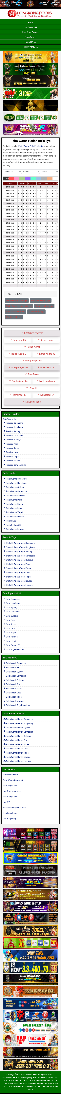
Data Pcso (10, 620)
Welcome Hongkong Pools (14, 808)
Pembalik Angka (19, 381)
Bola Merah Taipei (14, 697)
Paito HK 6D (30, 42)
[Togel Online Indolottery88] (30, 1016)
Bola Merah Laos (13, 693)
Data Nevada (12, 637)
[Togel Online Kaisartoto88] (30, 943)
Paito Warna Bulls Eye (40, 300)
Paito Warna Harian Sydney (18, 728)
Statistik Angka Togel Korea (18, 568)
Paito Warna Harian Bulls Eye (30, 141)
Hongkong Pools (10, 813)
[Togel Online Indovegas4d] (30, 1064)
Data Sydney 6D (13, 645)
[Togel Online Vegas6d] (30, 882)
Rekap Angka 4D (19, 367)
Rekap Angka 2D (33, 360)
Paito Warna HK (9, 1077)
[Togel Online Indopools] (30, 1040)
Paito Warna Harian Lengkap (18, 761)
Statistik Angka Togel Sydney (19, 551)
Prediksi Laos (12, 452)
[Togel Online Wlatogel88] (30, 919)
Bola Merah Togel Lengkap (18, 705)
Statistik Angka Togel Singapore (20, 543)
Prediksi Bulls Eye (14, 317)
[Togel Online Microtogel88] (30, 834)
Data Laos (10, 628)
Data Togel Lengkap (15, 649)
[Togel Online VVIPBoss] (30, 57)
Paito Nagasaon (10, 786)
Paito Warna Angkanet (13, 780)
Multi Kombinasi (47, 381)
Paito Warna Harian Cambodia (19, 732)
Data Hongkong (13, 603)
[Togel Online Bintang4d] (30, 907)
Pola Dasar (33, 374)
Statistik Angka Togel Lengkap (19, 585)
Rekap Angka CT (19, 353)
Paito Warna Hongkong (16, 483)
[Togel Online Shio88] (30, 1052)
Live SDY (6, 802)
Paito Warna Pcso (14, 500)
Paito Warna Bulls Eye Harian (31, 146)
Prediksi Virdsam (10, 775)
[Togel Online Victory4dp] (30, 858)
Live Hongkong (9, 818)
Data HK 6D (11, 641)
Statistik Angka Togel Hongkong (20, 547)
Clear (6, 179)
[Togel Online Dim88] (30, 69)
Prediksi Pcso (12, 444)
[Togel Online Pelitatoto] (30, 118)
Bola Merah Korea (14, 688)
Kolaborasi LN (47, 395)
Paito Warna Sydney (15, 487)
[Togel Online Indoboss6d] (30, 846)
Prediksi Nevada (13, 461)
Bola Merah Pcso (13, 684)
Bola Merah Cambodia (16, 676)
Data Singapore (13, 599)
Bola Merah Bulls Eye (15, 311)
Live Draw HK (47, 1080)
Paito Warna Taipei (14, 512)
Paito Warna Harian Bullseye (18, 736)
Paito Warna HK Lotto (32, 1086)
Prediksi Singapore (14, 423)
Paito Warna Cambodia (16, 491)
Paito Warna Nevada (15, 517)
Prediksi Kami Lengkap (16, 465)
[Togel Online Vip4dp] (30, 979)
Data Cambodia (13, 611)
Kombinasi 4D (19, 395)
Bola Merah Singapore (16, 663)
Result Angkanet (10, 797)
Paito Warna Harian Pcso (17, 740)
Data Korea (11, 624)
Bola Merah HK (12, 667)
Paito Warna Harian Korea (17, 744)
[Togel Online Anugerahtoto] (30, 1004)
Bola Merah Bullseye (15, 680)
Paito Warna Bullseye (15, 496)
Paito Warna (30, 37)
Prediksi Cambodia (14, 435)
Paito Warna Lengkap (15, 529)
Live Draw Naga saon (12, 791)
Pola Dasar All (47, 367)
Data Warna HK (9, 419)
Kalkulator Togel (33, 401)
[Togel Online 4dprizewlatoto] (30, 931)
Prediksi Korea (12, 448)
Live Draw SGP (30, 27)
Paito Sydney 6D (30, 47)
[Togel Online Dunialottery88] (30, 992)
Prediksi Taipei (12, 456)
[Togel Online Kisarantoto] (30, 106)
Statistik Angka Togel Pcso (18, 564)
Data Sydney (11, 607)
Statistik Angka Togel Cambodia (20, 556)
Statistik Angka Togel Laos (18, 572)
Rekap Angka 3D (47, 353)
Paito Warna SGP (39, 1077)
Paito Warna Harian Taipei (17, 753)
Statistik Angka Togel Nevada (19, 581)
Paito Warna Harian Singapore (19, 719)
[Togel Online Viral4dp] (30, 130)
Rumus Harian (47, 340)
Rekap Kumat (33, 347)
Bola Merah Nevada (15, 701)
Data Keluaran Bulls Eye (16, 300)
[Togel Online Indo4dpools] (30, 955)
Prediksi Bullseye (13, 440)
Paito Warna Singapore (16, 479)
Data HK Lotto (17, 1086)
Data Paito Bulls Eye (44, 306)
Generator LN (19, 340)
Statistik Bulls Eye (36, 311)
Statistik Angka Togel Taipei (18, 577)
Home (30, 22)
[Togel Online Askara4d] (30, 895)
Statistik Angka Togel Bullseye (19, 560)
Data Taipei (11, 632)
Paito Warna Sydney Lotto (37, 1083)
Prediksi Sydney (13, 431)
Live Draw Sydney (30, 32)
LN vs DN (33, 388)
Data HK (50, 1077)
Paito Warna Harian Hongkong (19, 723)
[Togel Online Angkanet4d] (30, 1028)
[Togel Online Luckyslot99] (30, 967)
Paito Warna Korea (14, 504)
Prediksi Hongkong (14, 427)
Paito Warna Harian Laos (17, 748)
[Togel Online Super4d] (30, 81)
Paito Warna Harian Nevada (18, 757)
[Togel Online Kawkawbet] (30, 870)
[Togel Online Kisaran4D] (30, 93)
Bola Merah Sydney (14, 672)
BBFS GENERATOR (33, 333)
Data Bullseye (12, 616)
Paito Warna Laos (14, 508)
